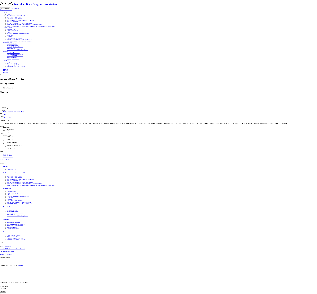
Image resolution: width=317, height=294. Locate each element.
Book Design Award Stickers (14, 18)
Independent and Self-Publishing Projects (17, 50)
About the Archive (11, 29)
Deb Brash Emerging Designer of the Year (18, 33)
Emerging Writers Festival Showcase (16, 66)
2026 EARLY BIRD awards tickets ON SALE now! (20, 20)
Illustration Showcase (12, 63)
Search (2, 75)
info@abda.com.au (6, 246)
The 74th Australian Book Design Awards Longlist (20, 23)
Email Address (4, 286)
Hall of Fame (10, 35)
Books (8, 32)
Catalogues (9, 36)
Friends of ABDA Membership (15, 56)
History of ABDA (11, 14)
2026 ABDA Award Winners (14, 17)
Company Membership (13, 59)
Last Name (3, 290)
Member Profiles (7, 42)
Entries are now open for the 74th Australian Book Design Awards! (24, 24)
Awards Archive (7, 27)
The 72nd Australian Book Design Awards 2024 (19, 41)
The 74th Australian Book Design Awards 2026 (15, 15)
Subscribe (3, 291)
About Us (5, 12)
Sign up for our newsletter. (7, 251)
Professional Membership (13, 53)
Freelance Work (11, 48)
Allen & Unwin (7, 117)
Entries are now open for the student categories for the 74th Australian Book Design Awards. (31, 26)
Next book (3, 160)
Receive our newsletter (6, 254)
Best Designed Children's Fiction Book (13, 111)
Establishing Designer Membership (16, 54)
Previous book (9, 160)
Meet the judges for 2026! (13, 21)
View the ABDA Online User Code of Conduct (12, 249)
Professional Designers (12, 45)
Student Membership (12, 57)
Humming (20, 265)
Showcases (6, 60)
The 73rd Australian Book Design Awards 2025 (19, 39)
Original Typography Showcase (15, 65)
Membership (6, 51)
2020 (4, 114)
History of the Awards (12, 30)
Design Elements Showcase (14, 62)
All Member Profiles (12, 44)
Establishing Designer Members (15, 47)
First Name (3, 288)
